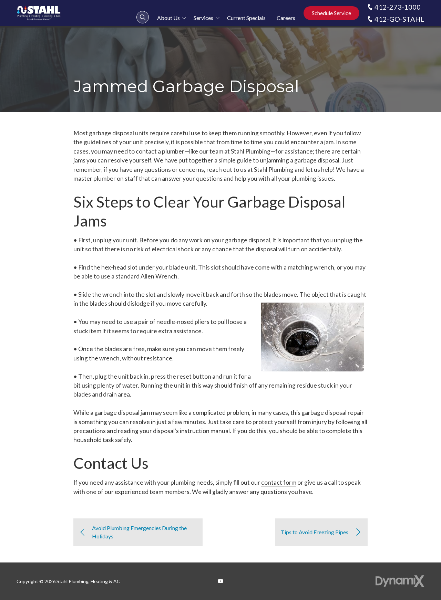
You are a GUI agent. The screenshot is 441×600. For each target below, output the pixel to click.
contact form (278, 482)
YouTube (220, 581)
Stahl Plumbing (250, 151)
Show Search (142, 17)
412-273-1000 (398, 7)
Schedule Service (331, 13)
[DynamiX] (400, 581)
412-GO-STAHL (399, 19)
